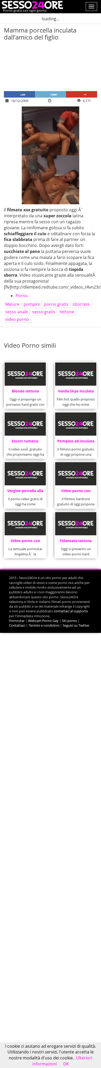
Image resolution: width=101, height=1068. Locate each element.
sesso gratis (43, 312)
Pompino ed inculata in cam (75, 442)
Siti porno (69, 620)
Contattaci (17, 625)
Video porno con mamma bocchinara (76, 492)
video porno (17, 319)
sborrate (81, 304)
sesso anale (16, 312)
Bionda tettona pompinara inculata (25, 393)
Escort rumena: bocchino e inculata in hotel (25, 442)
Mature (12, 304)
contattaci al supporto (71, 611)
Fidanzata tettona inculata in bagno (76, 542)
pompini (32, 304)
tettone (67, 312)
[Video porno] (31, 4)
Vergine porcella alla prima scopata (25, 492)
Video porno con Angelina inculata (25, 542)
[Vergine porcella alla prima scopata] (25, 473)
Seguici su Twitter (76, 625)
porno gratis (56, 304)
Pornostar (17, 620)
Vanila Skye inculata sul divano (76, 393)
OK (66, 1064)
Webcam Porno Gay (43, 620)
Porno (22, 295)
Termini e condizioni (43, 625)
